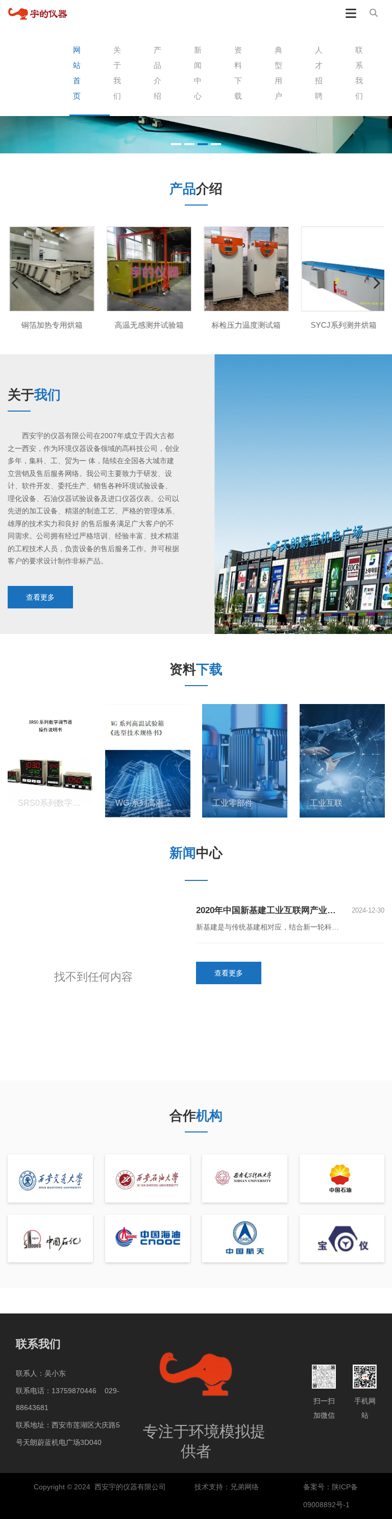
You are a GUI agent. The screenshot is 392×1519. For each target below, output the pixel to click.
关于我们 (117, 73)
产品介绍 (157, 73)
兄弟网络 (245, 1487)
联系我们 (359, 73)
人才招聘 (319, 73)
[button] (176, 144)
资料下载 (238, 73)
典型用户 (278, 73)
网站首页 (77, 73)
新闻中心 (198, 73)
